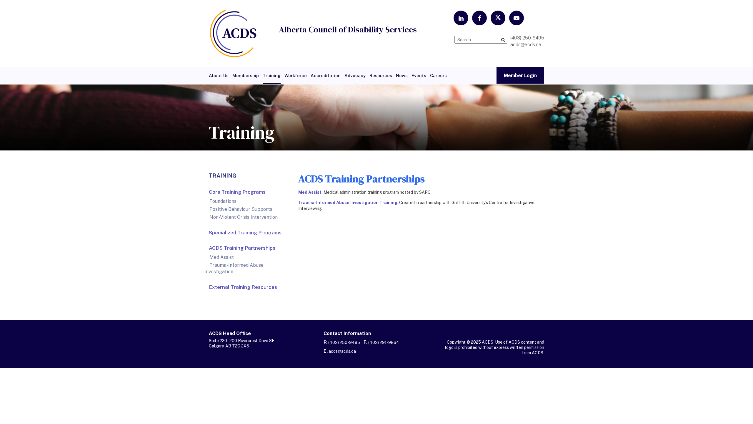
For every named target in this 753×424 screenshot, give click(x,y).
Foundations (222, 201)
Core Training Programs (237, 192)
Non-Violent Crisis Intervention (243, 217)
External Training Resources (243, 287)
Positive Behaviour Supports (240, 209)
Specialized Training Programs (245, 233)
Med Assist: (310, 192)
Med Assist (221, 257)
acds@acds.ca (342, 351)
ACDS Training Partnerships (242, 248)
